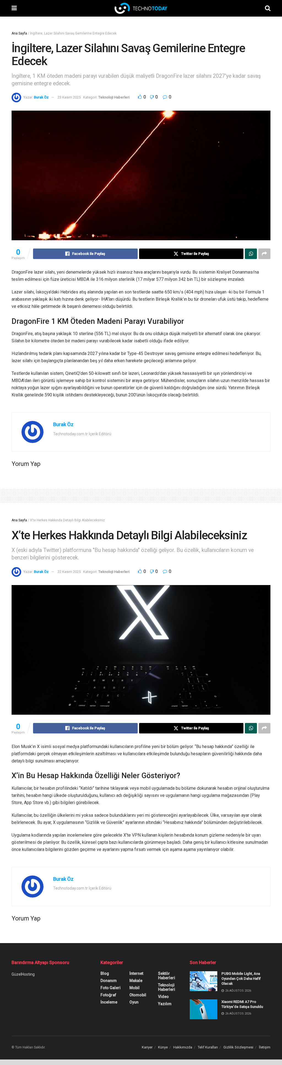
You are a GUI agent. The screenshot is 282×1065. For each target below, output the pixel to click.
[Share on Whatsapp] (251, 254)
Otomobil (137, 995)
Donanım (109, 980)
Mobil (134, 988)
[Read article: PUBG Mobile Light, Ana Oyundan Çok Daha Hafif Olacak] (203, 981)
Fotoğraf (108, 995)
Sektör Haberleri (166, 975)
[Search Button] (267, 8)
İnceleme (109, 1002)
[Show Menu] (14, 8)
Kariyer (147, 1047)
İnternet (136, 973)
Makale (135, 980)
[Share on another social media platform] (264, 254)
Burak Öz (41, 97)
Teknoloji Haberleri (113, 97)
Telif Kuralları (208, 1047)
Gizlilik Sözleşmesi (238, 1047)
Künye (163, 1047)
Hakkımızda (182, 1047)
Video (163, 996)
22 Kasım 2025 (69, 572)
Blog (105, 973)
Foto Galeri (111, 988)
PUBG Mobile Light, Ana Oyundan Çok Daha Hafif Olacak (241, 978)
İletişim (264, 1047)
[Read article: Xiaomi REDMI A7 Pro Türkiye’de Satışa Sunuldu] (203, 1009)
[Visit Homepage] (141, 8)
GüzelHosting (23, 974)
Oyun (134, 1002)
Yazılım (165, 1004)
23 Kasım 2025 (69, 97)
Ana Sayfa (19, 33)
